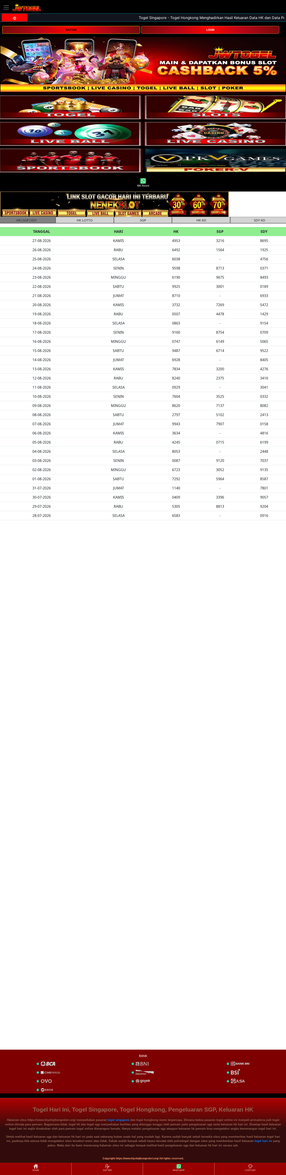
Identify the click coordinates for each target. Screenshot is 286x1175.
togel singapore (118, 1120)
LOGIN (210, 30)
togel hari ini (263, 1141)
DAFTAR (71, 30)
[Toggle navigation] (6, 7)
